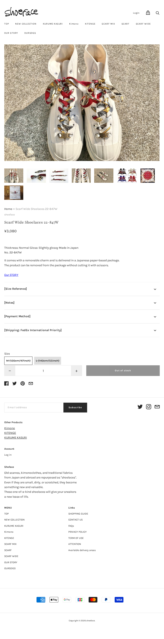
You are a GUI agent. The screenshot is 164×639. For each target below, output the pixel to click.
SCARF (125, 23)
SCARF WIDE (143, 23)
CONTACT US (75, 519)
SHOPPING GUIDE (78, 513)
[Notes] (9, 302)
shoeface (9, 214)
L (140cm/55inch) (47, 361)
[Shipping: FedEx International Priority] (33, 330)
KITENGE (90, 23)
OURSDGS (30, 33)
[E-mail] (157, 407)
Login (136, 13)
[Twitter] (140, 407)
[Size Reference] (15, 289)
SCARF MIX (108, 23)
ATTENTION (74, 543)
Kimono (74, 23)
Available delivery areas (82, 550)
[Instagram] (148, 407)
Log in (8, 454)
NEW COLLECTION (25, 23)
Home (8, 209)
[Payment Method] (17, 316)
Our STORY (11, 275)
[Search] (157, 14)
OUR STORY (11, 33)
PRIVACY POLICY (77, 531)
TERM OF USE (76, 538)
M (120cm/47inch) (18, 361)
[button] (13, 175)
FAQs (71, 525)
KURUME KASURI (53, 23)
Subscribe (75, 407)
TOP (6, 23)
